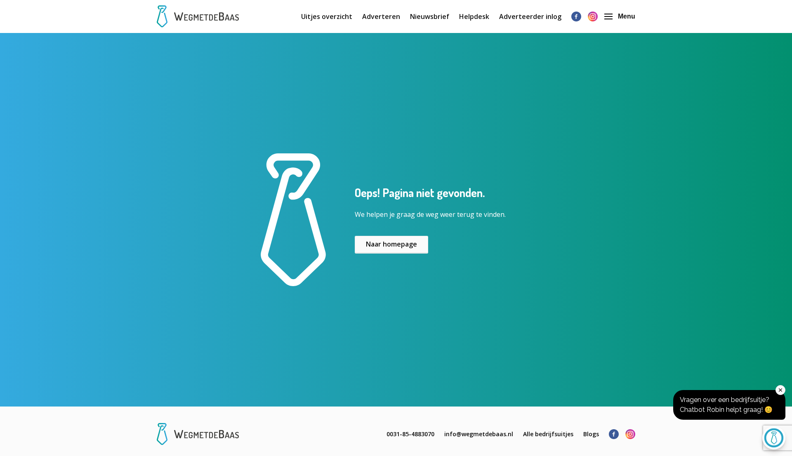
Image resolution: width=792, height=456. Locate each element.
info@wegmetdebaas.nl (478, 434)
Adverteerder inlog (530, 16)
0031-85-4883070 (410, 434)
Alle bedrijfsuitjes (548, 434)
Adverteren (381, 16)
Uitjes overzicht (326, 16)
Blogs (591, 434)
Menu (626, 16)
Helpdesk (474, 16)
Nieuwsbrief (429, 16)
